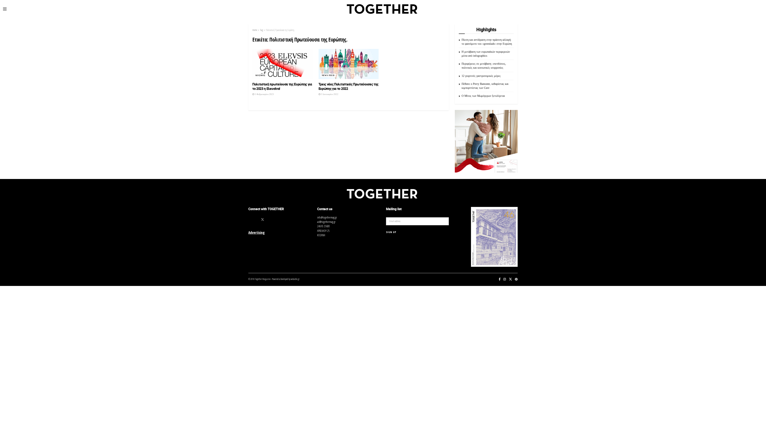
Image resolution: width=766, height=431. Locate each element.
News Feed (328, 75)
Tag (261, 30)
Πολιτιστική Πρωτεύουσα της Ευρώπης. (280, 30)
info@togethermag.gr (327, 217)
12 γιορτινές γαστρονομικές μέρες (481, 75)
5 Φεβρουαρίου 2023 (264, 94)
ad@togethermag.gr (326, 222)
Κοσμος (260, 75)
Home (254, 30)
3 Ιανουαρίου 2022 (329, 94)
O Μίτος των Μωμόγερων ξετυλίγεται (483, 95)
